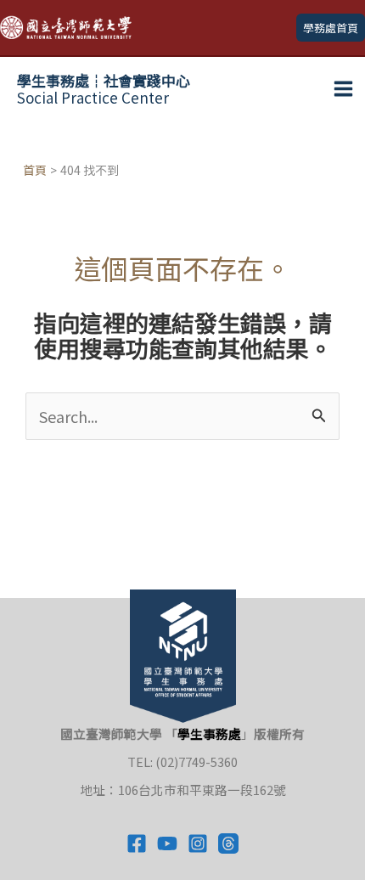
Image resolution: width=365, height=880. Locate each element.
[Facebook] (136, 843)
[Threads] (228, 843)
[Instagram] (198, 843)
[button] (330, 28)
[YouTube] (167, 843)
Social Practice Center (103, 89)
